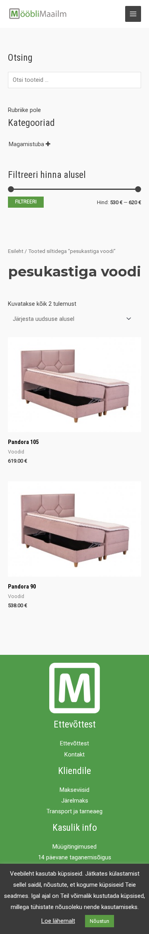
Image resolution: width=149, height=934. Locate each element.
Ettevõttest (74, 743)
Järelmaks (74, 800)
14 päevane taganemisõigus (74, 857)
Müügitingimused (74, 846)
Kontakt (74, 754)
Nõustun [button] (99, 921)
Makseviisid (74, 789)
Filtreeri (26, 202)
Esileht (15, 251)
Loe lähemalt (58, 920)
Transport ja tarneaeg (74, 811)
